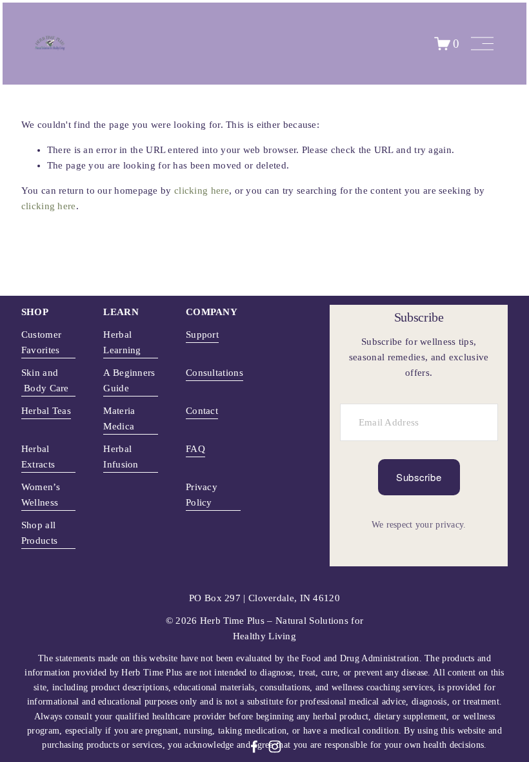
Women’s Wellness (40, 495)
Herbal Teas (46, 411)
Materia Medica (119, 418)
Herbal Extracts (38, 456)
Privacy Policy (201, 495)
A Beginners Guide (129, 380)
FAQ (195, 449)
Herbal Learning (122, 342)
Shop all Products (39, 533)
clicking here (201, 190)
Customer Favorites (41, 342)
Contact (202, 411)
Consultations (214, 372)
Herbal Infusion (120, 456)
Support (202, 334)
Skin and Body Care (45, 380)
